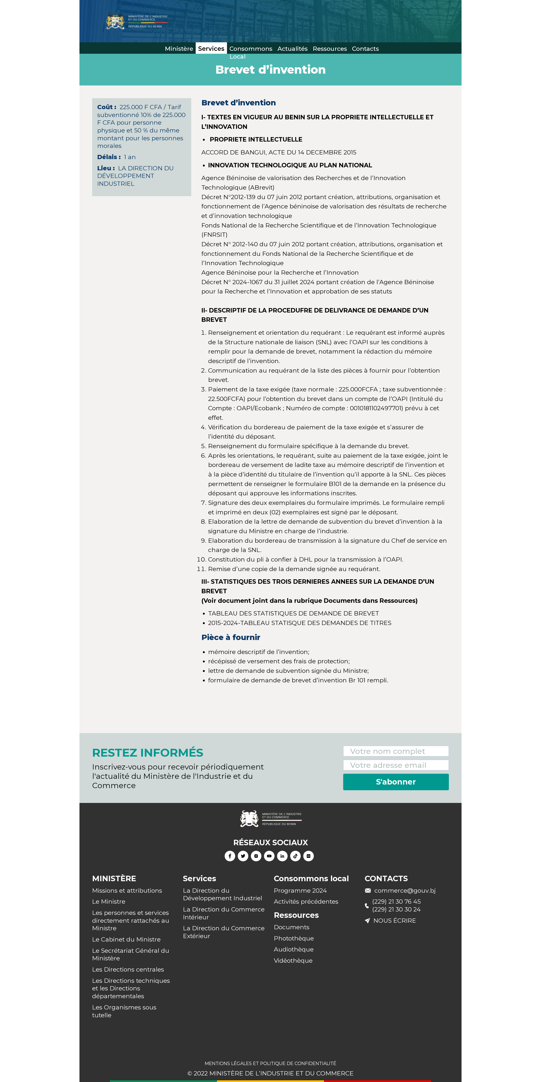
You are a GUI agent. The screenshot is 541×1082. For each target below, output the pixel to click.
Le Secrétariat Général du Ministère (130, 954)
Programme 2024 (300, 890)
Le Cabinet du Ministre (126, 939)
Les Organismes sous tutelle (124, 1011)
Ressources (330, 48)
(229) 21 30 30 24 (396, 909)
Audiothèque (294, 949)
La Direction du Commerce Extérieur (224, 932)
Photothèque (294, 938)
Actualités (292, 48)
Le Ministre (108, 901)
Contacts (365, 48)
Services (211, 48)
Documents (291, 927)
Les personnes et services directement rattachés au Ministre (130, 920)
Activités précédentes (306, 901)
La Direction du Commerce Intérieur (224, 913)
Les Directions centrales (128, 969)
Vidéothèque (293, 960)
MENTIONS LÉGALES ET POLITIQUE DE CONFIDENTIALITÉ (270, 1063)
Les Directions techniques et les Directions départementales (131, 988)
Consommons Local (251, 49)
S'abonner (396, 781)
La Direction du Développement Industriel (222, 894)
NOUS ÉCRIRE (394, 920)
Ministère (179, 48)
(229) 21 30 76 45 (396, 901)
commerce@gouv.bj (405, 890)
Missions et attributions (127, 890)
